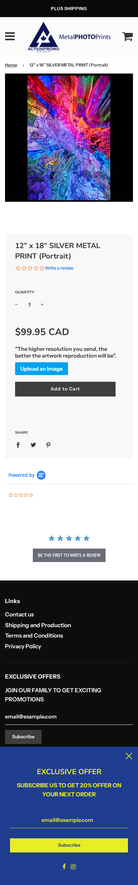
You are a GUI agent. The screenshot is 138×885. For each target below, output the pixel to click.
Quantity (24, 292)
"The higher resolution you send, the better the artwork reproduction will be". (65, 352)
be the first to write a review (69, 555)
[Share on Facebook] (20, 444)
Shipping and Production (38, 625)
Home (11, 64)
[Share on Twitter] (33, 444)
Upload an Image (41, 368)
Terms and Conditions (34, 635)
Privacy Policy (23, 646)
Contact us (19, 614)
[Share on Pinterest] (48, 444)
